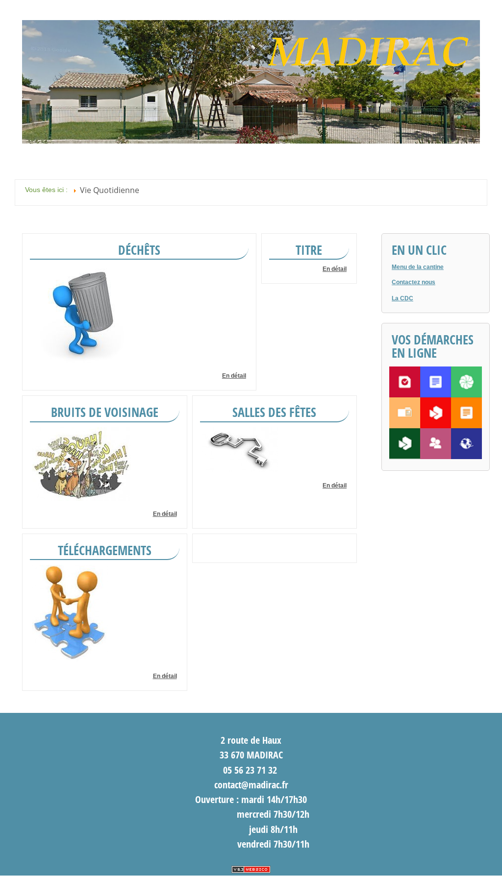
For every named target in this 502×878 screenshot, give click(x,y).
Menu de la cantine (418, 267)
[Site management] (251, 869)
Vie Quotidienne (109, 190)
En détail (234, 375)
